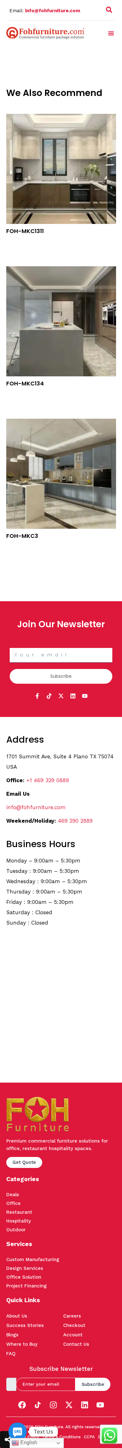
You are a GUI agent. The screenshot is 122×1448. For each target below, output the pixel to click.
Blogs (12, 1335)
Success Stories (25, 1325)
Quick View (18, 249)
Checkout (74, 1325)
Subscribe (93, 1384)
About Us (16, 1316)
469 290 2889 (75, 821)
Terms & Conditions (61, 1437)
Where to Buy (22, 1344)
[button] (109, 11)
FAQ (11, 1353)
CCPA (89, 1437)
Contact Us (76, 1344)
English (28, 1442)
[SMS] (17, 1431)
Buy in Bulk (17, 241)
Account (73, 1335)
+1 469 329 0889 (47, 780)
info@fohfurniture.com (52, 10)
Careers (72, 1316)
